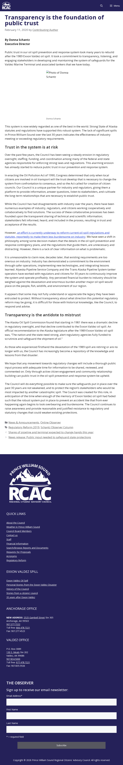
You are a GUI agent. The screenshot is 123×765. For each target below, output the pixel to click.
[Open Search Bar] (101, 5)
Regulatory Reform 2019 (23, 427)
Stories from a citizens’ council (22, 593)
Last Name (12, 723)
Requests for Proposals (18, 552)
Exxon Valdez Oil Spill (17, 580)
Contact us (12, 535)
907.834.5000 (13, 659)
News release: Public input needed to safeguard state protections (49, 437)
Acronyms (11, 556)
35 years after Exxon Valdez (20, 597)
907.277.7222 (13, 624)
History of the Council (17, 588)
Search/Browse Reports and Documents (27, 547)
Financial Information (17, 543)
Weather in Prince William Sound (23, 526)
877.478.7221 (23, 662)
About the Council (15, 522)
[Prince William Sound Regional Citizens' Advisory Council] (6, 5)
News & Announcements (23, 422)
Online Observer (50, 422)
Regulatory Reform (16, 560)
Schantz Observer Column (57, 427)
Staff (8, 539)
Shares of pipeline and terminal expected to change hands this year (51, 432)
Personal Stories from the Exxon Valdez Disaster (31, 584)
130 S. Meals (13, 652)
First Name (12, 709)
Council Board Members (19, 531)
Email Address (14, 695)
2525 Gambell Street (34, 617)
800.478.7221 (23, 627)
